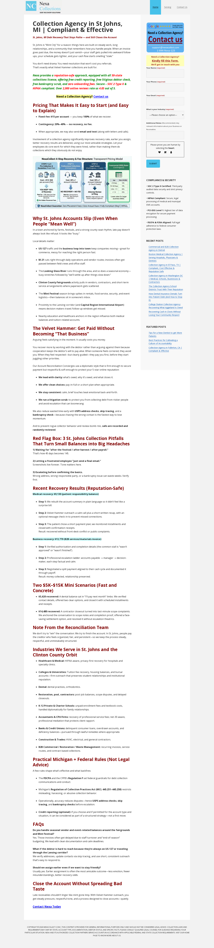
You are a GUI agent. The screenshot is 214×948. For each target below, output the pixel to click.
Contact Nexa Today (47, 906)
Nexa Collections (43, 7)
